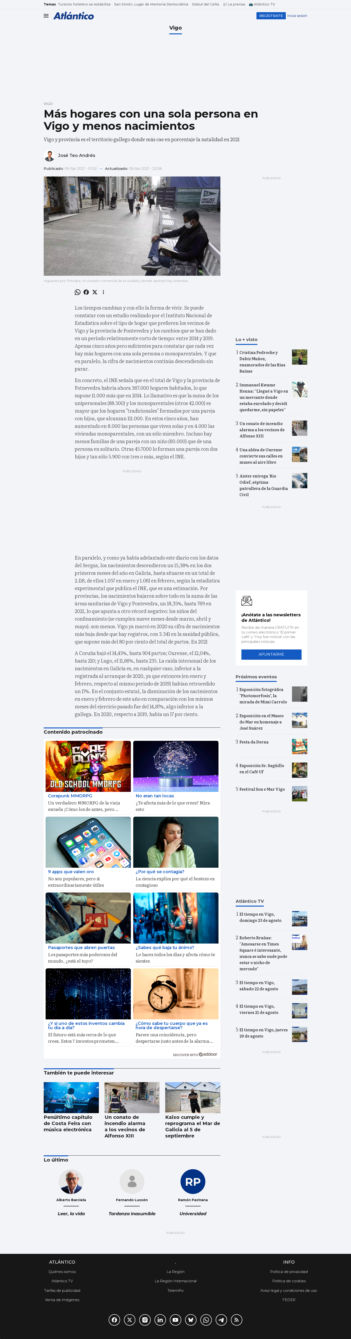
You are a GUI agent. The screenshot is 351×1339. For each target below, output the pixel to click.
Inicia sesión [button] (297, 16)
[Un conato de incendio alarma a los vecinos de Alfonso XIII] (132, 1097)
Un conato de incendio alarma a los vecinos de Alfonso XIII (262, 429)
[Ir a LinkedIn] (160, 1320)
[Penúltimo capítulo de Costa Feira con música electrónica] (71, 1097)
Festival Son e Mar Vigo (262, 789)
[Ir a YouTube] (175, 1320)
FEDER (288, 1299)
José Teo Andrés (76, 155)
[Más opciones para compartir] (103, 292)
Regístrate (271, 15)
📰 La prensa (234, 4)
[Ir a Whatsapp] (206, 1320)
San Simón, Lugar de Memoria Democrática (151, 4)
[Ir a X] (129, 1320)
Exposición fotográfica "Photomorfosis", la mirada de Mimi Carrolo (263, 695)
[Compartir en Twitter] (95, 292)
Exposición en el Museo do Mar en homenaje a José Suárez (261, 722)
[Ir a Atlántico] (73, 16)
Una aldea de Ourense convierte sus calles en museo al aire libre (261, 456)
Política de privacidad (289, 1271)
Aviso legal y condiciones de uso (289, 1290)
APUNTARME (271, 654)
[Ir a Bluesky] (191, 1320)
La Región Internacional (176, 1281)
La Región (176, 1271)
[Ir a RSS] (236, 1320)
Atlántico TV (62, 1281)
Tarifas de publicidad (62, 1290)
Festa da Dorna (254, 742)
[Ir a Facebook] (114, 1320)
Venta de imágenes (62, 1299)
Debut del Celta (205, 4)
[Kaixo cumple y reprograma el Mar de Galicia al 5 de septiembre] (192, 1097)
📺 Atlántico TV (262, 4)
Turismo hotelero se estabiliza (84, 4)
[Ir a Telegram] (221, 1320)
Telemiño (175, 1290)
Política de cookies (289, 1281)
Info (289, 1262)
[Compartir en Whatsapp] (77, 292)
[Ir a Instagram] (145, 1320)
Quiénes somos (62, 1271)
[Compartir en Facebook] (86, 292)
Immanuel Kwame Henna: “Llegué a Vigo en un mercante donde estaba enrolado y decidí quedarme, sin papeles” (263, 397)
